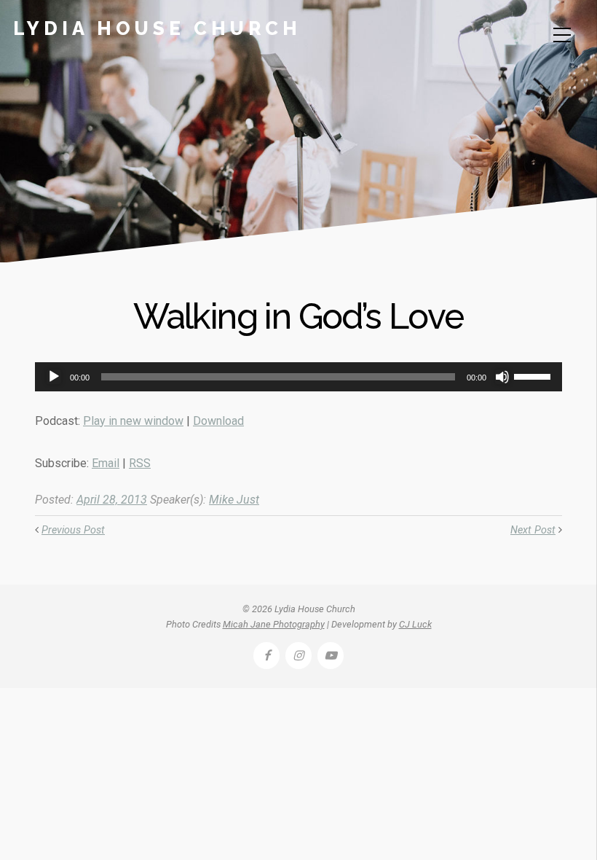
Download (218, 421)
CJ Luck (415, 624)
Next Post (533, 530)
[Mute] (502, 377)
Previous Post (73, 530)
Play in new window (133, 421)
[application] (298, 376)
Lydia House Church (157, 28)
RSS (140, 463)
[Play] (54, 377)
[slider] (534, 375)
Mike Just (234, 500)
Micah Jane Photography (274, 624)
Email (105, 463)
